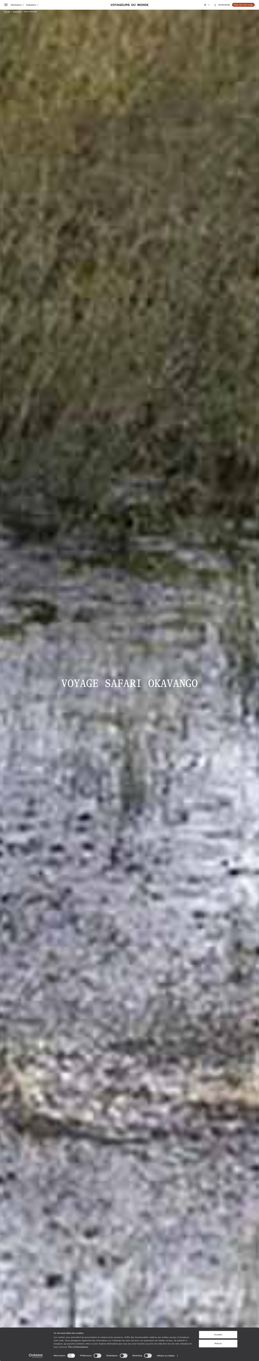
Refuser (218, 1343)
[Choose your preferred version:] (206, 5)
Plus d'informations (78, 1347)
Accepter (218, 1334)
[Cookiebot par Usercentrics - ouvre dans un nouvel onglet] (36, 1356)
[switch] (97, 1355)
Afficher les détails (166, 1356)
